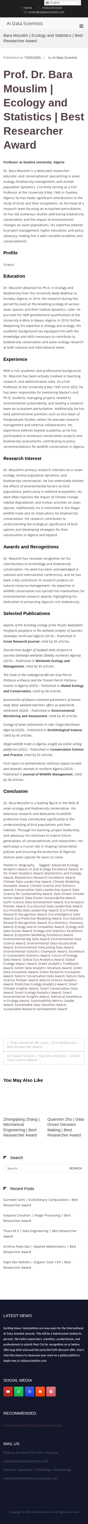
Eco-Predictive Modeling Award (38, 918)
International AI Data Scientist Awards (32, 1425)
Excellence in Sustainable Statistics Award (43, 953)
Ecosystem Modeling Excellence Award (44, 935)
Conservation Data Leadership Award (43, 890)
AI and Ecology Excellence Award (53, 869)
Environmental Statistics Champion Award (35, 951)
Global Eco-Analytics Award (43, 959)
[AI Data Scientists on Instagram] (29, 1392)
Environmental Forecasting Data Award (44, 947)
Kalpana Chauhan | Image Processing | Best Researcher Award (37, 1218)
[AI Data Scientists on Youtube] (8, 1392)
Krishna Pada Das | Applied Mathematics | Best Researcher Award (39, 1249)
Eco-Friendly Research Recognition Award (40, 912)
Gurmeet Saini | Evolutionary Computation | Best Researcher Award (40, 1202)
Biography (27, 865)
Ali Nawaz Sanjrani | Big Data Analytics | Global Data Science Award (43, 1058)
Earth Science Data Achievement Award (33, 902)
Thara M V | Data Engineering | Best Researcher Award (40, 1233)
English (54, 2)
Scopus (8, 264)
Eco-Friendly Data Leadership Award (30, 910)
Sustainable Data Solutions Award (40, 1005)
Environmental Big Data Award (26, 939)
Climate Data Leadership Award (27, 881)
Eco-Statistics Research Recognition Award (43, 920)
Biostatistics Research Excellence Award (45, 877)
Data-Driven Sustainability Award (50, 898)
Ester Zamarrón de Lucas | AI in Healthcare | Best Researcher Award (43, 1044)
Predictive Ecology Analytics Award (41, 984)
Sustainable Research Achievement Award (35, 1009)
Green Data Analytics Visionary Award (43, 968)
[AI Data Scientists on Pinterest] (51, 1392)
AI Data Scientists (25, 23)
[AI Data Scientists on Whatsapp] (18, 1392)
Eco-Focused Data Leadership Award (54, 906)
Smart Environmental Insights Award (37, 994)
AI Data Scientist (65, 57)
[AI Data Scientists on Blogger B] (40, 1392)
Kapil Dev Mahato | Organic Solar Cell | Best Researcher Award (37, 1265)
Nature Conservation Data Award (40, 976)
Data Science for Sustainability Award (41, 892)
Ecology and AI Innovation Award (39, 927)
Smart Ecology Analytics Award (38, 992)
